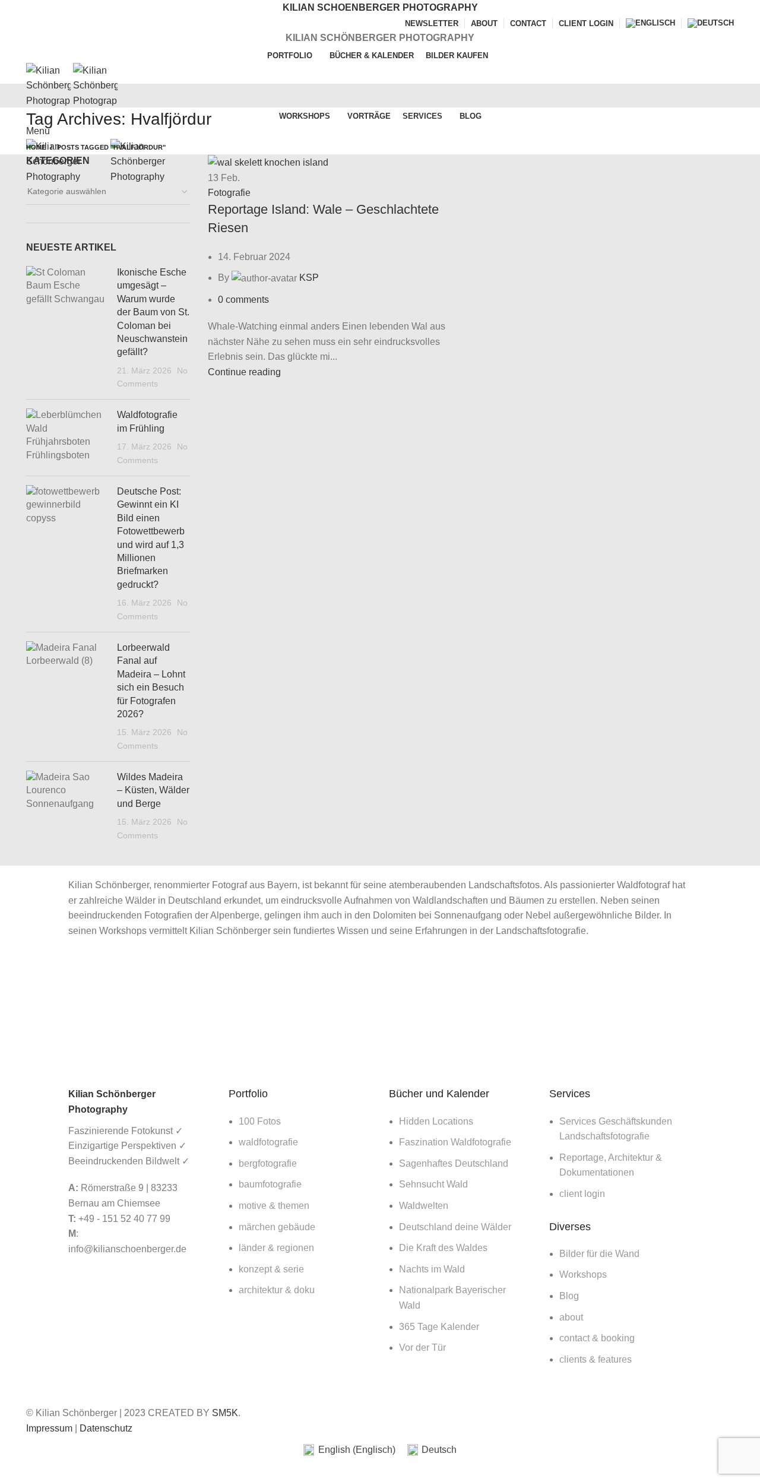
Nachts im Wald (432, 1269)
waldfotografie (268, 1142)
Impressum (49, 1428)
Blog (569, 1296)
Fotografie (229, 193)
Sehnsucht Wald (433, 1184)
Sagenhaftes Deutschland (453, 1163)
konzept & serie (271, 1269)
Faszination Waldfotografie (455, 1142)
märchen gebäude (277, 1227)
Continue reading (244, 372)
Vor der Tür (422, 1347)
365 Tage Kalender (439, 1327)
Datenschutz (106, 1428)
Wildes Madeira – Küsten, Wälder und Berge (153, 790)
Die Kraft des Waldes (443, 1248)
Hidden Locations (436, 1121)
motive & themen (274, 1206)
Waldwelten (423, 1206)
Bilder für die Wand (599, 1254)
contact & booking (597, 1338)
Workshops (583, 1274)
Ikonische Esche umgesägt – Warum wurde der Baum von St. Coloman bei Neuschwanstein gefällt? (153, 312)
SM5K (225, 1413)
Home (36, 147)
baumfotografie (270, 1184)
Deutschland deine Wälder (455, 1227)
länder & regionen (276, 1248)
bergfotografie (268, 1163)
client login (582, 1194)
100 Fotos (260, 1121)
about (571, 1317)
